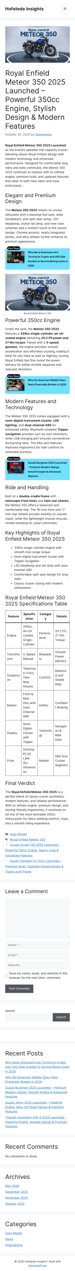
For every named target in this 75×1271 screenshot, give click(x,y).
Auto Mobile (18, 834)
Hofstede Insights (24, 8)
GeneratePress (37, 1265)
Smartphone (13, 1245)
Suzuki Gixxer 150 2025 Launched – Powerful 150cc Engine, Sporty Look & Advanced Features (32, 850)
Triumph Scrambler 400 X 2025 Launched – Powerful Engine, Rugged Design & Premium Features (36, 1122)
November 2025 (16, 1198)
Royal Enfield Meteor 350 (27, 839)
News (9, 1239)
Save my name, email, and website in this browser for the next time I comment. (38, 976)
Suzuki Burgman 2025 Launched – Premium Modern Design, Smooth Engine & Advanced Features (36, 1092)
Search (10, 1011)
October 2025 (15, 1204)
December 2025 (16, 1192)
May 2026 (12, 1186)
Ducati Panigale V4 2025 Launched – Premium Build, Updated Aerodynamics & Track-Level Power (34, 866)
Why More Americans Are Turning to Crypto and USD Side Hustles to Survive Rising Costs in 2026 (37, 1067)
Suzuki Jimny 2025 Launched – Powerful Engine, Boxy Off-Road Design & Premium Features (34, 1107)
